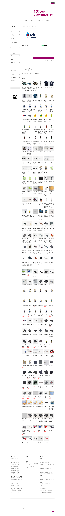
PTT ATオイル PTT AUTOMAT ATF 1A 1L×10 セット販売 (51, 110)
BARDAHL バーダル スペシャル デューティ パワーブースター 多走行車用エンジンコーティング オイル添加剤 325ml (35, 142)
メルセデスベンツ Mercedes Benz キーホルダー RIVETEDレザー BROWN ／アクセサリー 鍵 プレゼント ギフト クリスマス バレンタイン (40, 228)
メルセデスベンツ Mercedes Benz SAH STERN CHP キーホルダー (46, 366)
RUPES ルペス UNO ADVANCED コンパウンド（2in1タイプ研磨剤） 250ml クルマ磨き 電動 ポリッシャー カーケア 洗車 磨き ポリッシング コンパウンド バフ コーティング (46, 205)
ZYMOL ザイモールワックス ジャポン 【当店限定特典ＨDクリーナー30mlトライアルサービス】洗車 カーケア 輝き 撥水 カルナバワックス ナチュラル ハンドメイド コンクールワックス (51, 408)
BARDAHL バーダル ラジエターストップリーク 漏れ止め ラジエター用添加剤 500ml (40, 120)
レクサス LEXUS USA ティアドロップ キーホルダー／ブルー (24, 355)
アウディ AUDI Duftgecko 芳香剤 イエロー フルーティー (29, 397)
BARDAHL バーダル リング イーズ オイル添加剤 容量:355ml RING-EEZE (24, 141)
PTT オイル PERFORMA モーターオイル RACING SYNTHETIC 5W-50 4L (29, 295)
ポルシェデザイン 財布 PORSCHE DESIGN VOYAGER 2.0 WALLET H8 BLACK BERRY (40, 345)
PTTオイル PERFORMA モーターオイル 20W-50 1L (24, 315)
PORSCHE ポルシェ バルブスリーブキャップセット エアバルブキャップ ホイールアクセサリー (35, 239)
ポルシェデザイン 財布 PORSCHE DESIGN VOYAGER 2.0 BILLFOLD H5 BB (29, 345)
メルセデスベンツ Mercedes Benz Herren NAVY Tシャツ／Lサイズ (51, 87)
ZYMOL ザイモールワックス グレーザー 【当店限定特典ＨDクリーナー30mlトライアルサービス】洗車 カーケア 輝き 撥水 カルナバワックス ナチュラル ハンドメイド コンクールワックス (35, 89)
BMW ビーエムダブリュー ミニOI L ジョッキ (51, 181)
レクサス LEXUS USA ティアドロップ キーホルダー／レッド (40, 324)
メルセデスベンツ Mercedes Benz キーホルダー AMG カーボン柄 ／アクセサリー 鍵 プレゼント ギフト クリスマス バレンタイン (24, 228)
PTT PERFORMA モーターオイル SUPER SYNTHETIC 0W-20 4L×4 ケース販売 (29, 366)
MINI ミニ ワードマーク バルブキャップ (29, 355)
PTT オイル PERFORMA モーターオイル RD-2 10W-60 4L (24, 295)
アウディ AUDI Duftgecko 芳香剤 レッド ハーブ (51, 386)
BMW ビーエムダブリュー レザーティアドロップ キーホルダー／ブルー (35, 276)
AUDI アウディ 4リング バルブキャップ (35, 162)
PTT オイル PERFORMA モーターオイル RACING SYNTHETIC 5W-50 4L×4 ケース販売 (35, 295)
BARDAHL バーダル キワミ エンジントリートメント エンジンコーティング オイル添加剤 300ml (40, 142)
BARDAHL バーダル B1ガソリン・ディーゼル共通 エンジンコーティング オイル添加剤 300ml (51, 142)
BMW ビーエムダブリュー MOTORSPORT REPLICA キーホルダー (24, 285)
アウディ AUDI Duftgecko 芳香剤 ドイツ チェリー (40, 397)
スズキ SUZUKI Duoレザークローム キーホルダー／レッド (46, 442)
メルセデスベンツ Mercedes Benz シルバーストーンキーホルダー (46, 276)
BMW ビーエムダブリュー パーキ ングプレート (46, 181)
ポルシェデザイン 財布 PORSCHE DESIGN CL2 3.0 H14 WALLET (24, 376)
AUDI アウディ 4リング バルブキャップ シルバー (35, 355)
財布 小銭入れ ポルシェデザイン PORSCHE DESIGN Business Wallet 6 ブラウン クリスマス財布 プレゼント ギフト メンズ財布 (51, 251)
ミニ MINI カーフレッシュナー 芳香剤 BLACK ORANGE (46, 397)
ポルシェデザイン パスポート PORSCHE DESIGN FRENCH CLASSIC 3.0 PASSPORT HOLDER (29, 120)
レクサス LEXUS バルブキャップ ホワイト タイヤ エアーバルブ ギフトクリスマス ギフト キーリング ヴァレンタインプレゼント (46, 263)
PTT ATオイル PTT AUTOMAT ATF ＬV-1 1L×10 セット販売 (40, 110)
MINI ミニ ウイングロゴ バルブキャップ (51, 162)
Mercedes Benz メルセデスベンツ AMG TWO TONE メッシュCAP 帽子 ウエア (29, 262)
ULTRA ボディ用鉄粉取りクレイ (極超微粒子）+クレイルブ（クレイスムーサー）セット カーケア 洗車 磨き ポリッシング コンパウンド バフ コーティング (24, 217)
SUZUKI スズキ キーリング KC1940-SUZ (29, 442)
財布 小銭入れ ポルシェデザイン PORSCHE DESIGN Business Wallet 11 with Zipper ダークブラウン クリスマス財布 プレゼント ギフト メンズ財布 (24, 240)
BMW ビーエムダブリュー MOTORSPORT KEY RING (51, 276)
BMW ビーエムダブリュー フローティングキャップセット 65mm (24, 152)
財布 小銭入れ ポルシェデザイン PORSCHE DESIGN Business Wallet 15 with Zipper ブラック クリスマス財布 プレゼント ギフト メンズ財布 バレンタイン (46, 228)
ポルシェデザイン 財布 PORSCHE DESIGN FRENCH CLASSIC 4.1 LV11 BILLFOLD (40, 376)
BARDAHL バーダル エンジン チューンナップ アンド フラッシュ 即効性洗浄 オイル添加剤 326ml (51, 130)
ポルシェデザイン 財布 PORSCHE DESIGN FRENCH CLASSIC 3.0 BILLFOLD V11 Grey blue (40, 335)
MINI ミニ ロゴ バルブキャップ (46, 152)
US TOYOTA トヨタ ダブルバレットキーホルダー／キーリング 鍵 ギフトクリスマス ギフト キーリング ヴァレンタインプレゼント (35, 216)
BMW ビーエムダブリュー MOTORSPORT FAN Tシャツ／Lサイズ (46, 87)
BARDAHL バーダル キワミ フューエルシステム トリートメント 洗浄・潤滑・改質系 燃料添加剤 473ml (35, 130)
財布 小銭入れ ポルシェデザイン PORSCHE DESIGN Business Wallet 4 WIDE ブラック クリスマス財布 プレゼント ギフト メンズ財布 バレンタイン (51, 420)
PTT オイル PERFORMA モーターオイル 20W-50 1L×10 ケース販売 (29, 315)
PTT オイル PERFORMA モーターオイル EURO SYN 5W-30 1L (46, 305)
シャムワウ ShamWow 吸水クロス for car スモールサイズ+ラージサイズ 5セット (40, 407)
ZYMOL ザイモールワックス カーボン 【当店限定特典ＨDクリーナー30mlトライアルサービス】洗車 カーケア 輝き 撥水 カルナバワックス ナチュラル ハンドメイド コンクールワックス (29, 89)
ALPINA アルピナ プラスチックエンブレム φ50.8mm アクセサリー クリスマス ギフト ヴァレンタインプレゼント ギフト (35, 204)
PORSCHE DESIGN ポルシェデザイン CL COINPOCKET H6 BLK (40, 285)
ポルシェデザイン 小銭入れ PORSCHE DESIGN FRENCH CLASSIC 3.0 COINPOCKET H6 (46, 335)
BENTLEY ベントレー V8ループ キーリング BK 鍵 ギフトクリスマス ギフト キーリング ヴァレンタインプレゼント (40, 251)
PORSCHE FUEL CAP (35, 385)
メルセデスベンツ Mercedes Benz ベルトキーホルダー (29, 324)
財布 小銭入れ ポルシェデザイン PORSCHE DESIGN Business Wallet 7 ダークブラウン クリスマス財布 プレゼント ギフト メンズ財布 (24, 432)
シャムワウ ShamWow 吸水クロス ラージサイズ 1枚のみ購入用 (40, 192)
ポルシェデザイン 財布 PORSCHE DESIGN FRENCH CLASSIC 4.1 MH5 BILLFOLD (35, 376)
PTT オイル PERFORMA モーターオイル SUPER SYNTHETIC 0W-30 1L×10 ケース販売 (29, 305)
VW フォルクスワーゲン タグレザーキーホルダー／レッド (46, 430)
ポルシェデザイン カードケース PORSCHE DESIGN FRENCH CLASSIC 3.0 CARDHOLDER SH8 (51, 335)
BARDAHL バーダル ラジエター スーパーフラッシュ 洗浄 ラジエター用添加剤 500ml (35, 120)
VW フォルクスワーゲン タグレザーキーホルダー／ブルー (40, 430)
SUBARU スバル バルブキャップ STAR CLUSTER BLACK (35, 172)
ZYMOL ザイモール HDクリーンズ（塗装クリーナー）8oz (40, 87)
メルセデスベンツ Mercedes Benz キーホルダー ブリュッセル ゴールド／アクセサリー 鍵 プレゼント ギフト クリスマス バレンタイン (29, 228)
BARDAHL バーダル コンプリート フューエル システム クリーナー (51, 345)
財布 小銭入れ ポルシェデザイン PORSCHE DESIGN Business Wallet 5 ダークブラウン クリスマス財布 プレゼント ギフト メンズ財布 (29, 240)
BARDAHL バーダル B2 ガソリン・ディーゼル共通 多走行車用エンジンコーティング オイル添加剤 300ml (46, 142)
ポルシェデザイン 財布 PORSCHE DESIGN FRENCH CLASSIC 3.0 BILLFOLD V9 (35, 335)
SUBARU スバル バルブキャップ (24, 162)
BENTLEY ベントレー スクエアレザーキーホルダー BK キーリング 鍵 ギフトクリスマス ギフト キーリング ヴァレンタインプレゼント (29, 251)
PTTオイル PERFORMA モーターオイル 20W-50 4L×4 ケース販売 (29, 110)
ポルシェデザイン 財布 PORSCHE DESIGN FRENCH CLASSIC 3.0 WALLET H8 (29, 335)
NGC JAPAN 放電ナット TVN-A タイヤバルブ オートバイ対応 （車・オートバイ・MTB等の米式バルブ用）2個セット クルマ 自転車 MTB (46, 216)
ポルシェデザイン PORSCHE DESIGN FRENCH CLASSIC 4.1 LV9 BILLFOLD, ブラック (35, 419)
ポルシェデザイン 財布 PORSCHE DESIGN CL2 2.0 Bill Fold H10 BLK (29, 386)
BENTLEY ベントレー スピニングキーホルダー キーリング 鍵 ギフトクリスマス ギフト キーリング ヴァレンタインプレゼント (29, 431)
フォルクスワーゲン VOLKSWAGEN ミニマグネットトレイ (24, 192)
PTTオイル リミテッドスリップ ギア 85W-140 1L (35, 314)
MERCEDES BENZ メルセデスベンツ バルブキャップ (40, 162)
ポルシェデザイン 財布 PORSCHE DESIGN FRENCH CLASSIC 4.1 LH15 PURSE (46, 407)
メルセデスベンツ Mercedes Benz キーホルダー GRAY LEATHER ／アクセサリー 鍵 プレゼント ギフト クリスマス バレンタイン (51, 216)
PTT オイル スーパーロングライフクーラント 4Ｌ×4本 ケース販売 (24, 182)
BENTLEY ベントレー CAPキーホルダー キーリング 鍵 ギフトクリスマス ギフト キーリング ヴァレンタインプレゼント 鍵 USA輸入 (46, 240)
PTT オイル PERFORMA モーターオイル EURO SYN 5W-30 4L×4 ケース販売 (51, 100)
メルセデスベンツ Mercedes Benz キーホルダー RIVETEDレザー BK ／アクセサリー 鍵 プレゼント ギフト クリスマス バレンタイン (35, 228)
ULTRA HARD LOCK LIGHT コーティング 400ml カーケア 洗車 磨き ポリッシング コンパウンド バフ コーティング (29, 216)
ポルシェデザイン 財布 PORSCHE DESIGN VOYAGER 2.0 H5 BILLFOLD (51, 366)
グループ (26, 20)
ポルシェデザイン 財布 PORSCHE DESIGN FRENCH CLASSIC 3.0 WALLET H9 (24, 345)
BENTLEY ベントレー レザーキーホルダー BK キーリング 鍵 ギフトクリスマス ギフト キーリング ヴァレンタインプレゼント (24, 251)
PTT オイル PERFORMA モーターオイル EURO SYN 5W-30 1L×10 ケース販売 (51, 305)
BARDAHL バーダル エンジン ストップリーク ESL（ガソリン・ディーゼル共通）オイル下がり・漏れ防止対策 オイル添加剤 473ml (40, 131)
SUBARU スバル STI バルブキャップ (51, 152)
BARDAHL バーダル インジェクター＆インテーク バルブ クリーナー (29, 130)
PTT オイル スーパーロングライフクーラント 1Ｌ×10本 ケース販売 (35, 182)
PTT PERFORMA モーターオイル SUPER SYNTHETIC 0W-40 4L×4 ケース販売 (46, 172)
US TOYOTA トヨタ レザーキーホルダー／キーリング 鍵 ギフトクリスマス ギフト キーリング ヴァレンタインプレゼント (24, 419)
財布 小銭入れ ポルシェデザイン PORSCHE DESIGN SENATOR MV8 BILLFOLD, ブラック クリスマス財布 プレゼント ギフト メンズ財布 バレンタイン (40, 420)
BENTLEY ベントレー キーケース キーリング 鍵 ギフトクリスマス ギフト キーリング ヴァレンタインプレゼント (35, 251)
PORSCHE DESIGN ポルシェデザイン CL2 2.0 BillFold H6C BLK (46, 285)
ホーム (17, 20)
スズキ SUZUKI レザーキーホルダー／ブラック (35, 442)
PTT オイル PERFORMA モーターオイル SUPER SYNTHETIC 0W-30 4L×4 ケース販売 (24, 305)
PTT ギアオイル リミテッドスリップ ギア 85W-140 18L (24, 119)
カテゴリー (21, 20)
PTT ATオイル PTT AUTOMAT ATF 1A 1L (46, 109)
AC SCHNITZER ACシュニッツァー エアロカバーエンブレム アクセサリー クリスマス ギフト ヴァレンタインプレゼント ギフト (29, 204)
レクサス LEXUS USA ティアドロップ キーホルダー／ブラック (35, 324)
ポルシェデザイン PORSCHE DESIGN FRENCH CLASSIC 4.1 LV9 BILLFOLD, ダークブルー (29, 419)
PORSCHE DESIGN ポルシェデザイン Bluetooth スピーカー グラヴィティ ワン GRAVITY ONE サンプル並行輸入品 (40, 386)
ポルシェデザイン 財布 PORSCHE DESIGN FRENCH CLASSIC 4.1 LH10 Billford (35, 366)
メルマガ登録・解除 (38, 20)
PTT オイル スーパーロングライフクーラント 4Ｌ (51, 171)
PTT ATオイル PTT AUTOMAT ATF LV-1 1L (35, 109)
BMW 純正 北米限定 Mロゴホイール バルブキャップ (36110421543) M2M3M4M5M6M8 (29, 152)
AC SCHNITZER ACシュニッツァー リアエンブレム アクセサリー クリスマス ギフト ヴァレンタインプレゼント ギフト (24, 204)
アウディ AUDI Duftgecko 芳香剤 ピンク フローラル (35, 397)
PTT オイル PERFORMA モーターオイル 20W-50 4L (24, 110)
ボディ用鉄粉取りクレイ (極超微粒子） (29, 191)
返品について (46, 60)
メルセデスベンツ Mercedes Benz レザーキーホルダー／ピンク (29, 100)
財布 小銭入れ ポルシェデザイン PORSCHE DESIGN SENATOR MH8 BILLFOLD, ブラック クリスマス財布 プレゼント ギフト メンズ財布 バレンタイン (46, 420)
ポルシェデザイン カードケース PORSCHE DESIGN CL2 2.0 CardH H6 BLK (51, 325)
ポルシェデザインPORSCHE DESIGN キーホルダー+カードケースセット (24, 335)
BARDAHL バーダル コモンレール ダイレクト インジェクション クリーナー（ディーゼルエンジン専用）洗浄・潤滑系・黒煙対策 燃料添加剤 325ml (24, 131)
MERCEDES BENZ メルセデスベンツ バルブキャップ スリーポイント (24, 172)
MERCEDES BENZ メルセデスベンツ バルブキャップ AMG (46, 162)
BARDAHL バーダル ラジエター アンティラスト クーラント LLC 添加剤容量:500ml (46, 120)
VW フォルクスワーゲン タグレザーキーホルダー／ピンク (35, 430)
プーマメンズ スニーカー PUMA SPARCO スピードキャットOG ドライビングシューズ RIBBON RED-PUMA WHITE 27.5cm (51, 356)
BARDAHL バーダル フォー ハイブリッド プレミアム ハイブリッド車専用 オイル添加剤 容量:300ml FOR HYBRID (29, 142)
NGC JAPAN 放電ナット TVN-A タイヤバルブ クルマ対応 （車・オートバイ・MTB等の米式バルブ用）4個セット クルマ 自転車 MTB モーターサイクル (40, 217)
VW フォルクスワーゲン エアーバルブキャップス (40, 152)
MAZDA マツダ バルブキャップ (29, 162)
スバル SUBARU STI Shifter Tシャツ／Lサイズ (35, 284)
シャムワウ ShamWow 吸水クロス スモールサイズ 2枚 (51, 397)
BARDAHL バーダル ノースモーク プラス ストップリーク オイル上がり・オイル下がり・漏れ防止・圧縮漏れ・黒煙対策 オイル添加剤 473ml (46, 131)
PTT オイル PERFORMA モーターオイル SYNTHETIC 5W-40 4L (35, 305)
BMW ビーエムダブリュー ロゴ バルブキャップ (35, 152)
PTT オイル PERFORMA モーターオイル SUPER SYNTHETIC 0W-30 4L (51, 295)
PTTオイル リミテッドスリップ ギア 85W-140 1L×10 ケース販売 (40, 315)
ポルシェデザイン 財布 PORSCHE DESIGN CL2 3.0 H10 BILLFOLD (51, 376)
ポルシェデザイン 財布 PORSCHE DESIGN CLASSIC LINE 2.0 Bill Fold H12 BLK (46, 325)
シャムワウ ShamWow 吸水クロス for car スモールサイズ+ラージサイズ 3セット (35, 407)
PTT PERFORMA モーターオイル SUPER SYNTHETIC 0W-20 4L (24, 366)
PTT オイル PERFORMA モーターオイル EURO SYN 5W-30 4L (46, 100)
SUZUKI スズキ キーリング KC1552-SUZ (24, 442)
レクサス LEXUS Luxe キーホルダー (29, 284)
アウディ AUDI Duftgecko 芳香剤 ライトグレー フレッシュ (46, 386)
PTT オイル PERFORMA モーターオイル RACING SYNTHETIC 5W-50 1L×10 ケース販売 (46, 295)
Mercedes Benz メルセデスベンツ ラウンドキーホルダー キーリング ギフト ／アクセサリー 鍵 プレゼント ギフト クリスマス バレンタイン (51, 263)
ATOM (24, 509)
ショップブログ (23, 508)
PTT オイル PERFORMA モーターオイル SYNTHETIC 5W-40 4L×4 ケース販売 (40, 305)
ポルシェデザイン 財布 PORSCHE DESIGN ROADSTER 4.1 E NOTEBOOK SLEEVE (40, 182)
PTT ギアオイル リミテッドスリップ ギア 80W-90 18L (24, 324)
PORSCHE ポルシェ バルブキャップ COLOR (46, 355)
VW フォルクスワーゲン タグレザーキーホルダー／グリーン (24, 274)
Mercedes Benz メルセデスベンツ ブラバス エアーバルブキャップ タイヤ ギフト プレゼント (24, 262)
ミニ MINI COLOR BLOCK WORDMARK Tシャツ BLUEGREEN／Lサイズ (35, 100)
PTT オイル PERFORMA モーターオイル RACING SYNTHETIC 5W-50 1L (40, 295)
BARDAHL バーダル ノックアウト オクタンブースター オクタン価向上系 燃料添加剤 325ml (46, 345)
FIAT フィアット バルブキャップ (29, 171)
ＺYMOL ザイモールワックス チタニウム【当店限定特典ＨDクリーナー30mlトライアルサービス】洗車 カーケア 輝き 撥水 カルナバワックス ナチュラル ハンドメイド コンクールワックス (24, 89)
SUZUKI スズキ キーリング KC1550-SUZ (51, 430)
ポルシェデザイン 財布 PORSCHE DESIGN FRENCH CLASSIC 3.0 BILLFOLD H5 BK (35, 345)
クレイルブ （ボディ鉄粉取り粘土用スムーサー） (35, 192)
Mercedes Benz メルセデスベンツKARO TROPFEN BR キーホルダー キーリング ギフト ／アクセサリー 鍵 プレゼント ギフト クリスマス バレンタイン (35, 263)
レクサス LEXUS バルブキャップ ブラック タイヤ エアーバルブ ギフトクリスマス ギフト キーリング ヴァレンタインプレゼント (40, 263)
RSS (22, 509)
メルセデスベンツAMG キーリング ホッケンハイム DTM (40, 276)
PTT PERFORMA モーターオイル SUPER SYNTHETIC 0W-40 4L (40, 172)
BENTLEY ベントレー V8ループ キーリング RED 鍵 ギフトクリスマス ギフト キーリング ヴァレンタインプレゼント (46, 251)
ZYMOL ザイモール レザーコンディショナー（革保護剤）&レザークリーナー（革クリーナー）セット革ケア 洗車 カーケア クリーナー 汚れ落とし (40, 204)
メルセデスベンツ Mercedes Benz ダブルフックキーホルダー (51, 285)
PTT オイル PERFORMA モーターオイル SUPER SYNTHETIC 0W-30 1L (40, 100)
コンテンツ (31, 20)
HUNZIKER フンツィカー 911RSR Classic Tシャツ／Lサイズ (24, 100)
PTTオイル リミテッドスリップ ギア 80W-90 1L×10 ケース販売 (51, 315)
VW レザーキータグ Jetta (29, 274)
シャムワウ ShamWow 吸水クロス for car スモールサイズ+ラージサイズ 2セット (29, 407)
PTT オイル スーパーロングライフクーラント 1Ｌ (29, 181)
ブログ (43, 20)
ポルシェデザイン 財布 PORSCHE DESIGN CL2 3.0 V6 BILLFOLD (46, 376)
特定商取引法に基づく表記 (51, 60)
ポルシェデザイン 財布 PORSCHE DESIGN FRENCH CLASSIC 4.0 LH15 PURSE (29, 376)
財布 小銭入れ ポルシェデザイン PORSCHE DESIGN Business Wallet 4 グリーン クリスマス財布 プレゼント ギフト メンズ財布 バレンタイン (51, 228)
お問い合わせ (47, 20)
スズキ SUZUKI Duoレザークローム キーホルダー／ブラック (40, 442)
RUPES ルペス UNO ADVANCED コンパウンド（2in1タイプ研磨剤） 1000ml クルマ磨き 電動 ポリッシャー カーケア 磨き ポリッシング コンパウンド (51, 205)
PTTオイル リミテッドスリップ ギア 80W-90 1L (46, 314)
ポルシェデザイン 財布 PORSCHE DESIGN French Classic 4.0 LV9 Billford (40, 366)
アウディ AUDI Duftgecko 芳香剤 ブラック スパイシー (24, 397)
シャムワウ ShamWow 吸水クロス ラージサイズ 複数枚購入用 (51, 192)
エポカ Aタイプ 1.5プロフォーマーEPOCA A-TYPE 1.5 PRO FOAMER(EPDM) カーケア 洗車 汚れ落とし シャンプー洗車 (46, 193)
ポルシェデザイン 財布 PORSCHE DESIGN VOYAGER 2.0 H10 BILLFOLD (24, 386)
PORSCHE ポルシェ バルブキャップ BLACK (40, 355)
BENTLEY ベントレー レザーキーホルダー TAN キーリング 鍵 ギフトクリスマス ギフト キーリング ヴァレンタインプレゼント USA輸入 (51, 240)
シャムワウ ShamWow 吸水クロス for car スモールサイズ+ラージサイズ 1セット (24, 407)
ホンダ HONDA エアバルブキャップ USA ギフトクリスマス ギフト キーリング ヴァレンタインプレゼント (40, 239)
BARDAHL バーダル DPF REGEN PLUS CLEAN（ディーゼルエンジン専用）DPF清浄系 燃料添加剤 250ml (51, 120)
